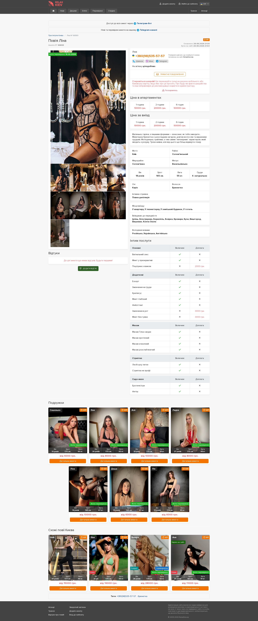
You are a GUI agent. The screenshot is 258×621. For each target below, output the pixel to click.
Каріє (135, 187)
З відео (111, 11)
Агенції (204, 11)
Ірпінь (135, 219)
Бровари (178, 219)
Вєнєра (135, 537)
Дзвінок (139, 61)
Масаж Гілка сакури (141, 332)
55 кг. (180, 175)
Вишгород (195, 219)
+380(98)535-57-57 (150, 56)
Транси (194, 11)
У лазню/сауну (152, 209)
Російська (137, 233)
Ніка (52, 537)
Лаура (175, 410)
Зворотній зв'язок (77, 607)
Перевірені (98, 11)
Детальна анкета (68, 461)
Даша (114, 468)
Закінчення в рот (140, 311)
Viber (151, 61)
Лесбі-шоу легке (140, 364)
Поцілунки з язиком (141, 266)
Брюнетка (177, 187)
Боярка (169, 219)
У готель (188, 209)
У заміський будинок (171, 209)
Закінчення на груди (141, 287)
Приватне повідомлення (172, 74)
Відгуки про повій (56, 615)
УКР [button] (204, 4)
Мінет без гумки (140, 317)
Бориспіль (158, 219)
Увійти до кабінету (189, 4)
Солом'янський (180, 154)
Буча (186, 219)
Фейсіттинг (137, 305)
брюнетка (142, 596)
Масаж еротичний (140, 338)
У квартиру (138, 209)
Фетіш (135, 391)
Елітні (84, 11)
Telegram (163, 61)
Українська (149, 233)
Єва (93, 410)
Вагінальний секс (140, 254)
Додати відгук (90, 268)
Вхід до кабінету (76, 615)
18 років (140, 175)
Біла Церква (145, 219)
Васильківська (179, 164)
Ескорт (135, 281)
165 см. (160, 175)
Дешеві (73, 11)
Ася (133, 410)
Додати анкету (168, 4)
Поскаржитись (171, 90)
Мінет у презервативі (142, 260)
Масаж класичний (140, 343)
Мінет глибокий (139, 299)
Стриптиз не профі (141, 370)
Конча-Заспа (149, 221)
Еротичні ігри (138, 385)
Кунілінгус (137, 293)
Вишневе (137, 221)
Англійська (161, 233)
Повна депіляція (140, 197)
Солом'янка (138, 164)
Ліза (72, 468)
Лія (153, 468)
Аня (174, 537)
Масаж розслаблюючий (143, 349)
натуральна (201, 175)
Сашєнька (55, 410)
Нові (62, 11)
